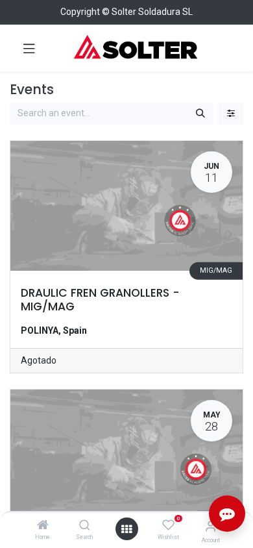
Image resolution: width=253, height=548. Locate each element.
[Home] (43, 526)
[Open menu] (126, 529)
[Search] (84, 526)
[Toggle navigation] (29, 48)
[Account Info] (210, 526)
